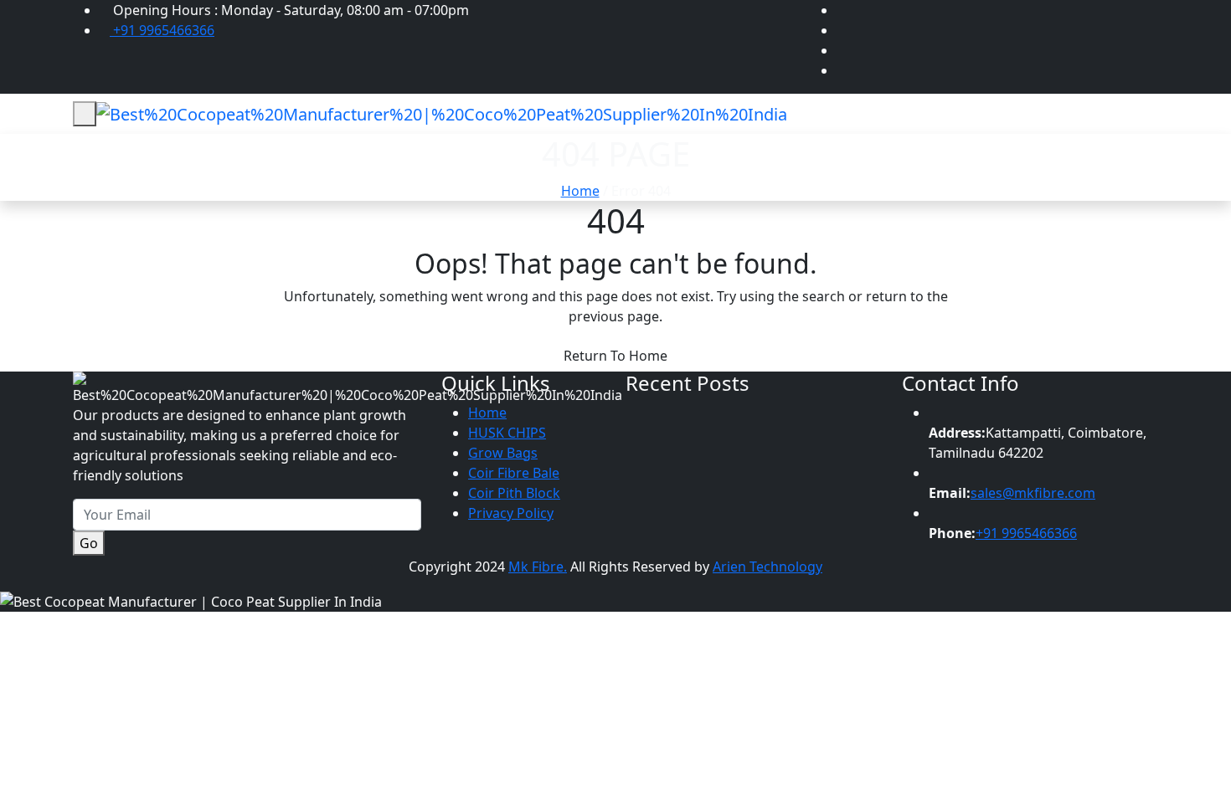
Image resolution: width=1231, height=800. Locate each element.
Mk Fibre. (537, 566)
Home (580, 191)
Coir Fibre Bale (513, 473)
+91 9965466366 (162, 30)
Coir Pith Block (514, 493)
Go (89, 543)
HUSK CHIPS (507, 432)
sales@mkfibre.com (1033, 493)
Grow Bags (503, 453)
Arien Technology (767, 566)
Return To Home (615, 355)
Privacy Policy (511, 513)
